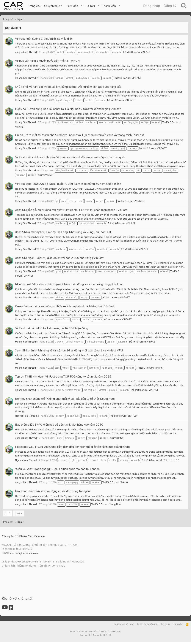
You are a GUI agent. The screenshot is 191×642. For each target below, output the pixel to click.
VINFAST (145, 52)
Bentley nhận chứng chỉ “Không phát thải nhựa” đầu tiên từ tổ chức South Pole (65, 399)
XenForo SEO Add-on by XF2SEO (95, 635)
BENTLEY (132, 416)
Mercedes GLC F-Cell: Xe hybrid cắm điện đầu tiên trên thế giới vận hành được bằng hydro (72, 447)
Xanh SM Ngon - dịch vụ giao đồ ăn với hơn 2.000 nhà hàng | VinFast (59, 258)
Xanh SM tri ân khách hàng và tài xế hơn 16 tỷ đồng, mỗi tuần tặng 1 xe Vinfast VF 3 (69, 350)
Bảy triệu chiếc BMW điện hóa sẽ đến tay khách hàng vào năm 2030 (59, 425)
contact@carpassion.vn (24, 553)
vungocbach (21, 52)
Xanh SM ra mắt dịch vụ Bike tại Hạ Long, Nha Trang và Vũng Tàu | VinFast (63, 232)
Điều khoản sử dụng (123, 624)
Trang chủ (34, 6)
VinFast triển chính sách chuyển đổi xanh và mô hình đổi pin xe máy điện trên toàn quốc (70, 157)
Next (17, 513)
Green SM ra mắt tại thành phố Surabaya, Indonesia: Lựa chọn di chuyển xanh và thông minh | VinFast (79, 135)
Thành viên (109, 6)
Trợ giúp (165, 624)
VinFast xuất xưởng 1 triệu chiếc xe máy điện (44, 39)
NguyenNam (22, 416)
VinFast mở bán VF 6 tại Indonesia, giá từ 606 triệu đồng (51, 328)
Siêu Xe (124, 482)
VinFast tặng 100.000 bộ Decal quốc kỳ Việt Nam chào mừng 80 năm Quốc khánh (68, 184)
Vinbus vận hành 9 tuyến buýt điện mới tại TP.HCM (47, 61)
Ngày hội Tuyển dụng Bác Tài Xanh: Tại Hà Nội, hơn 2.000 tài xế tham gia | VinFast (68, 109)
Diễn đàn (72, 6)
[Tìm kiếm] (183, 6)
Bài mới (90, 6)
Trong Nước (115, 504)
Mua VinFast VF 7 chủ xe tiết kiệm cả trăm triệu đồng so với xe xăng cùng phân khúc (69, 284)
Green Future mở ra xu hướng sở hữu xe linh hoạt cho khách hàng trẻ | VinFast (64, 306)
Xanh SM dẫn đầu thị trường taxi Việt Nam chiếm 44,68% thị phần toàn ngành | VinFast (71, 210)
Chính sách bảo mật (147, 624)
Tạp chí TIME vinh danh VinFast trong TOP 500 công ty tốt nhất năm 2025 (63, 377)
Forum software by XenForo (96, 631)
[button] (53, 6)
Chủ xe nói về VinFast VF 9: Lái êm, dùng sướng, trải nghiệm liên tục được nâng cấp (68, 87)
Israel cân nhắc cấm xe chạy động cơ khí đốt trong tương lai (52, 491)
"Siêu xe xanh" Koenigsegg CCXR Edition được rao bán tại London (57, 469)
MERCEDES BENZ (169, 460)
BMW (120, 438)
